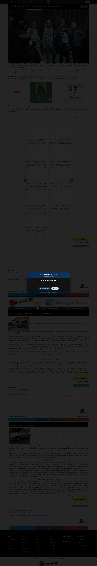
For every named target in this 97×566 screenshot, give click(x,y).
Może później (55, 288)
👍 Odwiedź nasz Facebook (44, 288)
